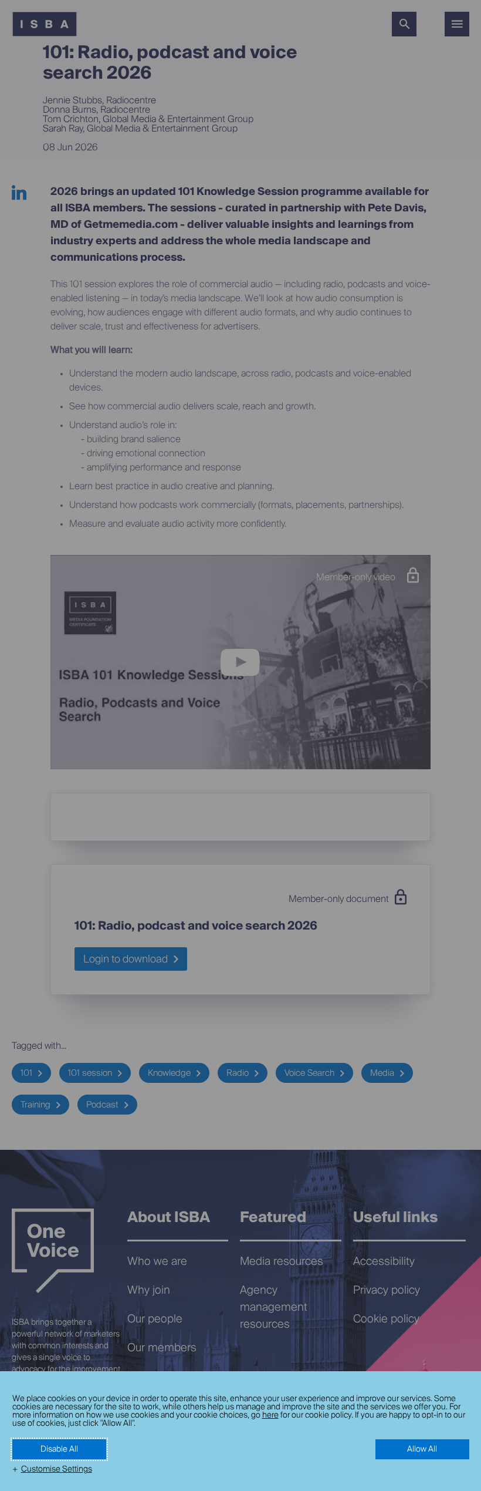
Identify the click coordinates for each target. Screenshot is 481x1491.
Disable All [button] (59, 1449)
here (270, 1415)
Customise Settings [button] (56, 1469)
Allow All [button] (422, 1449)
